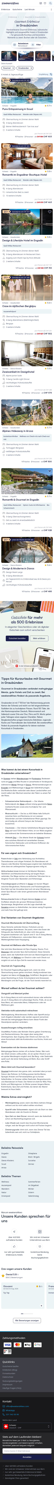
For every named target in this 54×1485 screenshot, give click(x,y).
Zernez (31, 1164)
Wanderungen (22, 778)
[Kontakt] (40, 3)
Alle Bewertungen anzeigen (27, 1320)
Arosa (30, 884)
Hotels (37, 899)
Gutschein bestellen (17, 638)
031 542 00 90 (12, 1414)
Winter (14, 785)
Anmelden (27, 1457)
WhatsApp (10, 1410)
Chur (14, 837)
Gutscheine (17, 9)
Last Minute (30, 9)
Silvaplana (32, 1153)
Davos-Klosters (8, 1160)
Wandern (5, 1189)
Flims (7, 830)
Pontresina (36, 778)
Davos (28, 785)
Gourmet (4, 1071)
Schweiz (40, 837)
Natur (49, 804)
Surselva (4, 907)
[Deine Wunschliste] (45, 3)
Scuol (28, 788)
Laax (10, 781)
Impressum (7, 1384)
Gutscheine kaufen (11, 1366)
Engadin (4, 788)
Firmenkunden (9, 1373)
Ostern (31, 1192)
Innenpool (6, 1196)
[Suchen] (50, 3)
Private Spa (24, 975)
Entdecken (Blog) (10, 1370)
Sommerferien (34, 1182)
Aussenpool (6, 1185)
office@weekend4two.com (17, 1406)
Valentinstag (33, 1196)
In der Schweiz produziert (28, 666)
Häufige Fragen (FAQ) (12, 1388)
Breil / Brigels (34, 1157)
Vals (16, 858)
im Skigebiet (33, 1185)
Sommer (7, 778)
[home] (19, 3)
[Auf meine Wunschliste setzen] (49, 80)
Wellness (17, 957)
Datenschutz (8, 1377)
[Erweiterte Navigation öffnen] (52, 9)
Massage (5, 952)
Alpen (22, 804)
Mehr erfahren (39, 638)
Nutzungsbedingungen (12, 1381)
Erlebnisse (5, 9)
